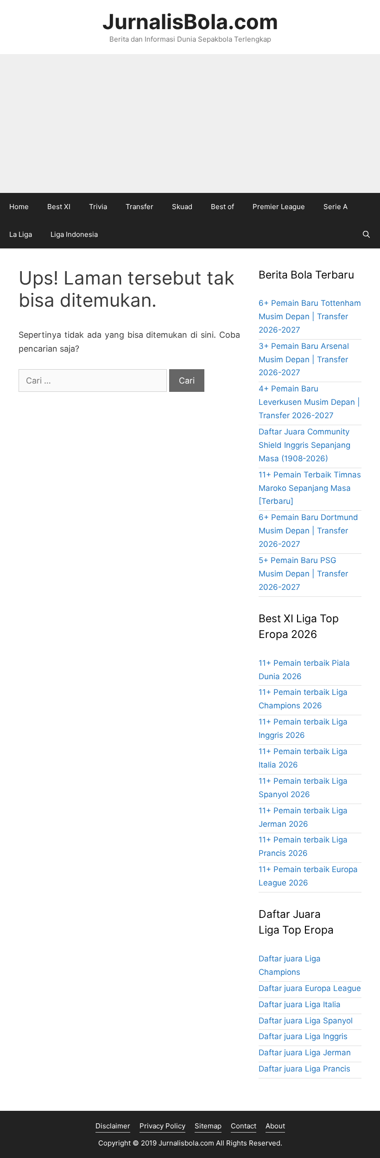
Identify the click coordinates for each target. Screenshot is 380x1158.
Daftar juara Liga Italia (300, 1004)
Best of (222, 206)
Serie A (335, 206)
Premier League (279, 206)
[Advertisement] (190, 123)
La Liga (20, 234)
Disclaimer (112, 1125)
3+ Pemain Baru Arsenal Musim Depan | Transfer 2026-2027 (304, 359)
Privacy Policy (162, 1125)
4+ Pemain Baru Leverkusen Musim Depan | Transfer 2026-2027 (309, 402)
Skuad (182, 206)
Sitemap (208, 1125)
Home (19, 206)
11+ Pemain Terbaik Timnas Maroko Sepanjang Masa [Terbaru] (310, 488)
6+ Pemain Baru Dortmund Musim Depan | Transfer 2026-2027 (308, 531)
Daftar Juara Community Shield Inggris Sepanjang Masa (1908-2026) (304, 445)
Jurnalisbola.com (186, 1143)
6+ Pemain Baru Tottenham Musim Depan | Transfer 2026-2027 (310, 316)
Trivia (98, 206)
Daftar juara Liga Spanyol (306, 1020)
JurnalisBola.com (190, 21)
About (275, 1125)
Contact (243, 1125)
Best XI (58, 206)
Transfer (139, 206)
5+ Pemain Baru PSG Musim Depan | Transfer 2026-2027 (303, 574)
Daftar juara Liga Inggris (303, 1036)
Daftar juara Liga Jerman (305, 1052)
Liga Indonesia (74, 234)
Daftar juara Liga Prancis (304, 1068)
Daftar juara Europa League (310, 988)
